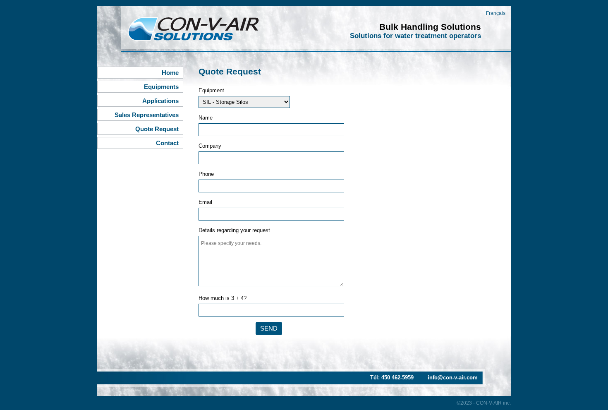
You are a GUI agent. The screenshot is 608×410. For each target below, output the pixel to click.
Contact (167, 142)
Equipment (211, 90)
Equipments (161, 86)
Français (495, 13)
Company (210, 146)
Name (206, 118)
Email (205, 202)
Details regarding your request (234, 230)
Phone (206, 174)
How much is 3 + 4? (223, 298)
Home (170, 72)
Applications (160, 100)
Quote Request (157, 128)
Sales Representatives (147, 114)
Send (269, 328)
